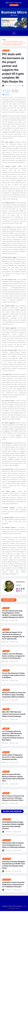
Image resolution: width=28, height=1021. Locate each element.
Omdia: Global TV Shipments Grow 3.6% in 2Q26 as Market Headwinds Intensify (12, 757)
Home (4, 39)
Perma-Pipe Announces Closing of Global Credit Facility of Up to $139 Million (13, 675)
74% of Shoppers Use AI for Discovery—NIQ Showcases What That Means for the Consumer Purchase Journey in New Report (13, 735)
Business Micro (14, 12)
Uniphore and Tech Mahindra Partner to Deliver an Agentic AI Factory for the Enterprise (13, 656)
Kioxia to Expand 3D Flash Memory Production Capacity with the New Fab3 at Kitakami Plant (13, 777)
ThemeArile (17, 908)
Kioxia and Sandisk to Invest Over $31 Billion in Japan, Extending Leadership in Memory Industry (14, 694)
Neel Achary (8, 85)
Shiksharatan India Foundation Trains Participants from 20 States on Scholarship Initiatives (13, 845)
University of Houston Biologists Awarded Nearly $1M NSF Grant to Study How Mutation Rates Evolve (13, 865)
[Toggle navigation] (14, 33)
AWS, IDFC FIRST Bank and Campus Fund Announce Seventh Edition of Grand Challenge (14, 714)
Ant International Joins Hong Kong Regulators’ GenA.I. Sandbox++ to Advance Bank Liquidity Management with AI (13, 614)
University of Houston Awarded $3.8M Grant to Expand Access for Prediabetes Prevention (13, 884)
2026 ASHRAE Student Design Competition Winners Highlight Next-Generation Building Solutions (13, 825)
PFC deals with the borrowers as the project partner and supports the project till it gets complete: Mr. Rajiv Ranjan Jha (13, 42)
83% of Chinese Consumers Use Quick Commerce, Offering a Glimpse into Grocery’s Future (13, 798)
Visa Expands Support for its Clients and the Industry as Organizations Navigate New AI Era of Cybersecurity (13, 635)
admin (6, 620)
